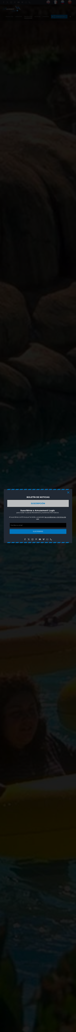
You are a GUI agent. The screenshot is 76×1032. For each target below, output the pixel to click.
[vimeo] (43, 539)
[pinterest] (36, 539)
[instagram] (32, 539)
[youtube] (40, 539)
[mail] (47, 539)
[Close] (68, 492)
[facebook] (25, 539)
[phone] (51, 539)
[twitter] (29, 539)
